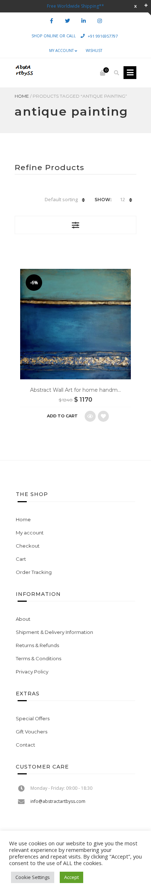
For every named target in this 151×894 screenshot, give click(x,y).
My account (61, 50)
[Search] (117, 72)
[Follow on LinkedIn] (83, 21)
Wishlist (94, 50)
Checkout (28, 546)
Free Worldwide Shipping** (75, 6)
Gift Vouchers (31, 732)
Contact (25, 745)
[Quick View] (90, 416)
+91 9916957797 (103, 35)
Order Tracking (34, 572)
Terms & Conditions (38, 658)
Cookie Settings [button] (32, 877)
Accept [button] (71, 877)
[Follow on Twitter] (67, 21)
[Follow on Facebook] (51, 21)
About (23, 619)
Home (22, 96)
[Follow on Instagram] (99, 21)
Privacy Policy (32, 672)
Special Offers (32, 718)
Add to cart (62, 415)
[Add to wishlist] (103, 416)
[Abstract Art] (24, 73)
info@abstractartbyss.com (57, 801)
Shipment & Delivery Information (54, 632)
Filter (75, 225)
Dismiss (135, 6)
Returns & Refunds (37, 645)
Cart (21, 559)
